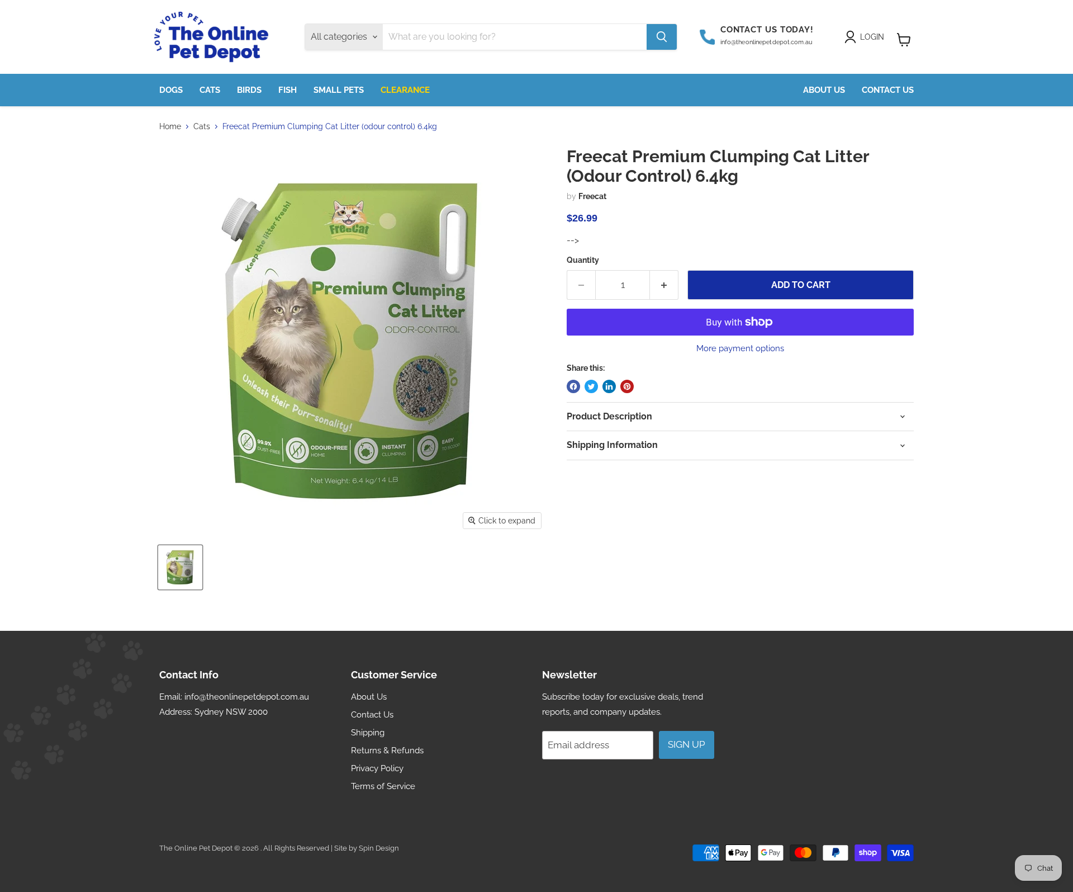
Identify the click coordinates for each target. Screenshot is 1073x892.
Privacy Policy (377, 768)
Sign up (686, 744)
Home (170, 126)
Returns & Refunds (387, 750)
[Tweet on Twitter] (591, 386)
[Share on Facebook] (573, 386)
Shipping (367, 733)
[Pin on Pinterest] (627, 386)
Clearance (405, 90)
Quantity (583, 260)
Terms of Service (383, 786)
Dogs (171, 90)
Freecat (592, 196)
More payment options (740, 348)
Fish (287, 90)
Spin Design (379, 848)
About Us (824, 90)
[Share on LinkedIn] (609, 386)
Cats (210, 90)
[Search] (662, 37)
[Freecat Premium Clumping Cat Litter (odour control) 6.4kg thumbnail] (180, 567)
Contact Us (888, 90)
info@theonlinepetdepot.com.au (246, 697)
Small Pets (339, 90)
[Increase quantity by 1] (664, 285)
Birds (249, 90)
